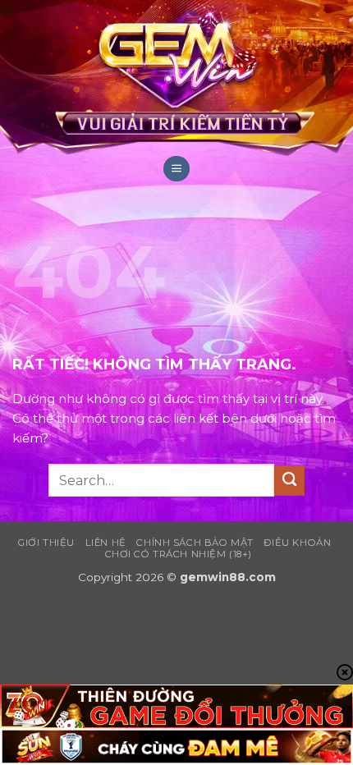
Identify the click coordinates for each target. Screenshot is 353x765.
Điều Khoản (297, 542)
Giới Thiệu (46, 542)
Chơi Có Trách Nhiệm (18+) (178, 554)
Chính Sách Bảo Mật (194, 542)
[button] (176, 168)
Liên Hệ (105, 542)
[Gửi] (289, 480)
